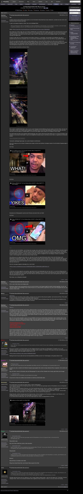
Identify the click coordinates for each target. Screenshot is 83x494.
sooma (2, 467)
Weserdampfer (4, 382)
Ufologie (56, 4)
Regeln (11, 490)
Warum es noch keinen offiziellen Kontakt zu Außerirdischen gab (74, 52)
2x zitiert (62, 279)
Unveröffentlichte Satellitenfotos (74, 47)
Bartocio (2, 293)
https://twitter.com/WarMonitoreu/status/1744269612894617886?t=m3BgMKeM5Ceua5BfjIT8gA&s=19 (30, 266)
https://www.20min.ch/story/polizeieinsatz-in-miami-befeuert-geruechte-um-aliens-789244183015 (32, 29)
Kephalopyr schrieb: (15, 343)
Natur (61, 4)
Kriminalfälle (27, 4)
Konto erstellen (75, 19)
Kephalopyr (3, 15)
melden (66, 279)
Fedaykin (3, 431)
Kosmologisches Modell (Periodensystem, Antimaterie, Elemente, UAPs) (74, 38)
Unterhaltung (73, 4)
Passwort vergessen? (75, 17)
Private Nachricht (4, 351)
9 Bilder (25, 10)
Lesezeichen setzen (4, 21)
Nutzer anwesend (75, 7)
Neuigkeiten (58, 1)
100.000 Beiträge (5, 440)
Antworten (43, 10)
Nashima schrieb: (15, 364)
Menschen (3, 4)
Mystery (21, 4)
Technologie (50, 4)
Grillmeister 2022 (5, 477)
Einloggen (75, 15)
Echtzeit (14, 1)
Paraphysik (74, 26)
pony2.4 (2, 360)
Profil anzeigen (4, 350)
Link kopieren (3, 20)
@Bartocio (11, 307)
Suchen (48, 10)
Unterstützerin (4, 371)
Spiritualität (34, 4)
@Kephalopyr (12, 295)
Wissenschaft (10, 4)
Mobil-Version (16, 490)
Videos (34, 1)
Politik (16, 4)
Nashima (3, 340)
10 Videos (31, 10)
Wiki (52, 1)
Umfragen (67, 4)
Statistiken (40, 1)
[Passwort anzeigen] (79, 13)
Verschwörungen (42, 4)
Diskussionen (21, 1)
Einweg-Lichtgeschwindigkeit (74, 33)
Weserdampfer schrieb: (16, 436)
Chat (46, 1)
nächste (64, 12)
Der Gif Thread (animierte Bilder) (74, 29)
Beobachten (37, 10)
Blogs (28, 1)
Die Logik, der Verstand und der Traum (75, 43)
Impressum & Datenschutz (5, 490)
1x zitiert (62, 465)
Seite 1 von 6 (3, 12)
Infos (52, 10)
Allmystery (6, 1)
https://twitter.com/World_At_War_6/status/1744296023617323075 (23, 353)
